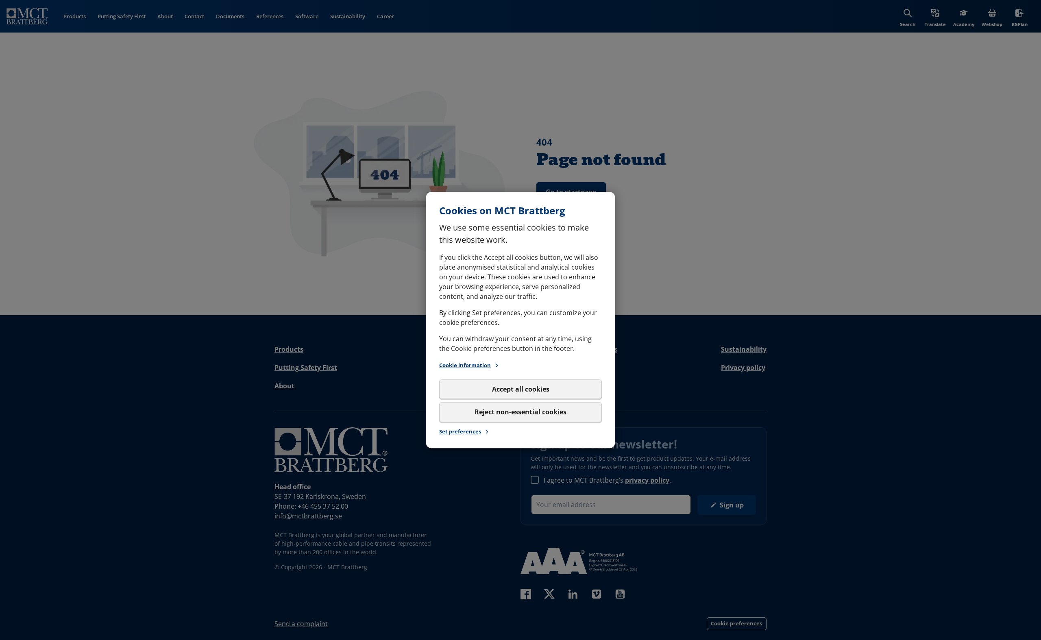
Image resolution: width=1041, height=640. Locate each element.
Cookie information (465, 365)
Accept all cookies (520, 389)
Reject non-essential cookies (520, 411)
